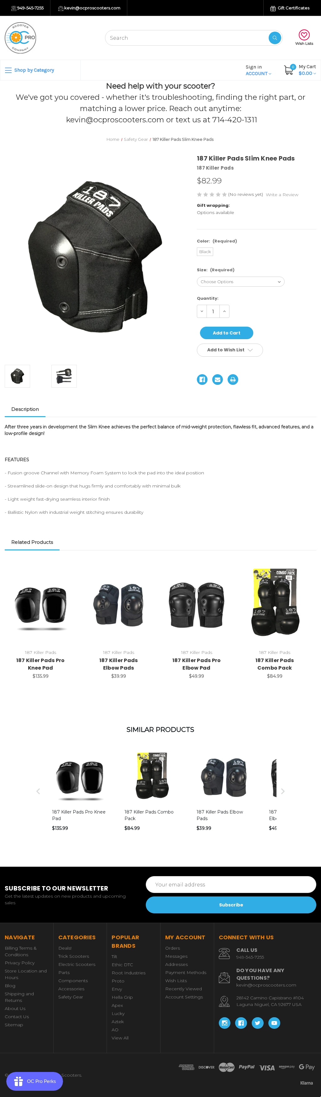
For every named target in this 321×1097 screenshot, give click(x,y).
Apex (117, 1005)
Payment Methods (185, 972)
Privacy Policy (19, 963)
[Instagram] (225, 1023)
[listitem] (79, 791)
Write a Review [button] (282, 194)
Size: (215, 270)
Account (257, 70)
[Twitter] (258, 1023)
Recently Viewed (183, 989)
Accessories (71, 989)
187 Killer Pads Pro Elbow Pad (196, 664)
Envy (117, 989)
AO (115, 1030)
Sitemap (14, 1025)
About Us (15, 1008)
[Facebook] (202, 379)
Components (73, 980)
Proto (118, 981)
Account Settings (184, 997)
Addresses (176, 964)
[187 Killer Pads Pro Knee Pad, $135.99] (40, 605)
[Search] (275, 38)
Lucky (118, 1013)
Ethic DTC (122, 964)
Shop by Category (33, 70)
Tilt (114, 956)
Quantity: (207, 298)
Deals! (64, 948)
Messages (176, 956)
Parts (64, 972)
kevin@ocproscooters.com (91, 7)
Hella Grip (122, 997)
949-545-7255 (30, 7)
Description (25, 409)
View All (120, 1038)
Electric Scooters (76, 964)
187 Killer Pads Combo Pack (274, 664)
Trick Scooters (73, 956)
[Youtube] (274, 1023)
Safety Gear (70, 997)
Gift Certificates (293, 7)
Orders (172, 948)
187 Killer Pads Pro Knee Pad (40, 664)
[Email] (217, 379)
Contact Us (17, 1016)
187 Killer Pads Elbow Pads (118, 664)
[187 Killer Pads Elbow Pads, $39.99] (118, 605)
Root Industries (128, 973)
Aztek (118, 1021)
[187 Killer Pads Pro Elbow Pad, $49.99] (196, 605)
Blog (10, 985)
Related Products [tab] (32, 542)
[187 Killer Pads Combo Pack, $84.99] (275, 605)
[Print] (233, 379)
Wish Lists (304, 43)
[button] (38, 791)
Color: (217, 241)
